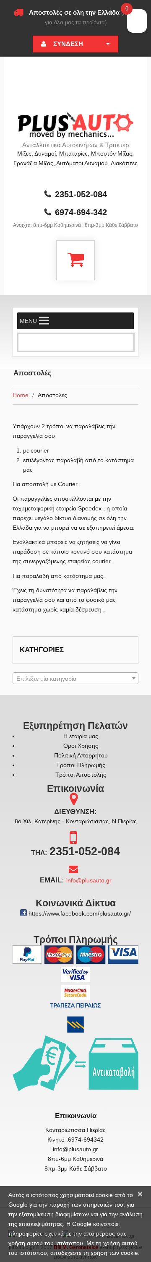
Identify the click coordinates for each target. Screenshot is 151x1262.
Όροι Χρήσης (80, 745)
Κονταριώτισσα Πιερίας (75, 1130)
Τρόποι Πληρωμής (80, 765)
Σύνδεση (68, 43)
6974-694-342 (81, 212)
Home (21, 395)
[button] (28, 320)
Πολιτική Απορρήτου (81, 755)
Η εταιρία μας (80, 736)
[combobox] (75, 678)
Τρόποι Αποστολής (80, 774)
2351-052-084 (81, 194)
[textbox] (75, 678)
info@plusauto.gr (89, 880)
